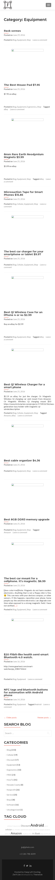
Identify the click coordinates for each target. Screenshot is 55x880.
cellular (8, 829)
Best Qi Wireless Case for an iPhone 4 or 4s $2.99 (23, 314)
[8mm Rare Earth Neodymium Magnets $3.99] (27, 134)
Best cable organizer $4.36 (22, 460)
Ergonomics (31, 106)
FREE (9, 774)
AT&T (18, 830)
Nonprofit (11, 789)
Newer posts (44, 717)
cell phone (25, 834)
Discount (11, 760)
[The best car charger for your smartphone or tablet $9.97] (27, 231)
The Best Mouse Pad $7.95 (22, 84)
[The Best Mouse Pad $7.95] (27, 64)
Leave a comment (40, 40)
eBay (6, 109)
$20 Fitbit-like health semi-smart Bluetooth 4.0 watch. (26, 656)
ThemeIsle (37, 874)
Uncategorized (13, 809)
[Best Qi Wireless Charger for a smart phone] (27, 364)
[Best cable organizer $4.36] (27, 440)
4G (9, 834)
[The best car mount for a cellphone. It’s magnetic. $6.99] (27, 558)
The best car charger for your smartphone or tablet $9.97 (23, 253)
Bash (37, 833)
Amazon (7, 415)
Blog (14, 40)
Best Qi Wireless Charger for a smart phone (24, 386)
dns (13, 830)
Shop (29, 40)
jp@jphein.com (27, 847)
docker (30, 830)
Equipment (21, 40)
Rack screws (12, 30)
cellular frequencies (13, 826)
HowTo (10, 779)
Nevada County (13, 784)
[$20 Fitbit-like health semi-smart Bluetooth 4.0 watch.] (27, 634)
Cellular (20, 204)
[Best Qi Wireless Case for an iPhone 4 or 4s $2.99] (27, 292)
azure (46, 826)
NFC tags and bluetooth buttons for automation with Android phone (26, 692)
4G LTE (48, 834)
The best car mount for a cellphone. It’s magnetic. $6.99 (25, 580)
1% (16, 830)
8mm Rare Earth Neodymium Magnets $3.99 (24, 156)
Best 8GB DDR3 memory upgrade (27, 519)
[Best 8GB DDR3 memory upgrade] (27, 499)
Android (38, 704)
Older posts (10, 717)
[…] (15, 605)
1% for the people (38, 830)
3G (33, 833)
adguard (43, 834)
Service (10, 794)
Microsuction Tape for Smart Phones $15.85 (23, 193)
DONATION (24, 830)
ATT (30, 834)
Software (11, 804)
